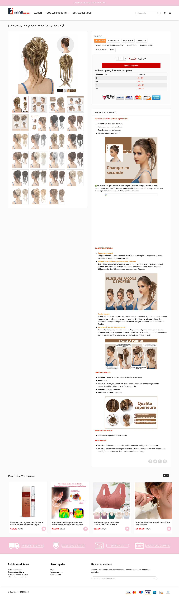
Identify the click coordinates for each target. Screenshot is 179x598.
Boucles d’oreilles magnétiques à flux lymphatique (151, 523)
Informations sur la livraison (18, 577)
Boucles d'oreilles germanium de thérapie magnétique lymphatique (66, 523)
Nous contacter (55, 574)
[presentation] (164, 475)
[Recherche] (157, 13)
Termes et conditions (16, 572)
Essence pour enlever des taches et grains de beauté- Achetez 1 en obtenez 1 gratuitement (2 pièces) (25, 524)
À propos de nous (56, 572)
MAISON (38, 13)
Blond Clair (113, 41)
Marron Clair (146, 45)
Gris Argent (101, 50)
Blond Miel (132, 45)
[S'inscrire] (154, 578)
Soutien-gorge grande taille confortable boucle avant (105, 523)
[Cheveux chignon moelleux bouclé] (48, 64)
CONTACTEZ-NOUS (82, 13)
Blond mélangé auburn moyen (109, 45)
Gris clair (141, 41)
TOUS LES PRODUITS (56, 13)
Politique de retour (15, 569)
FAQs (52, 569)
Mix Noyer (100, 41)
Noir (112, 50)
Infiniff (26, 592)
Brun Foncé (128, 41)
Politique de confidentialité (18, 574)
